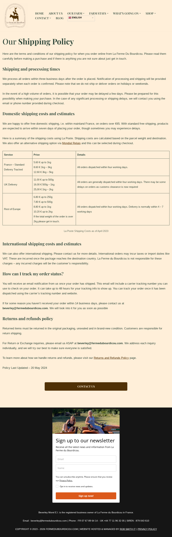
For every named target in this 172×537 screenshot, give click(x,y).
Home (39, 13)
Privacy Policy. (66, 480)
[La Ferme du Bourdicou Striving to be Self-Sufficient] (16, 15)
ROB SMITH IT (128, 529)
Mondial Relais (71, 143)
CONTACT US (86, 386)
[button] (83, 13)
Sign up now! (86, 495)
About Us (56, 13)
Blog (59, 18)
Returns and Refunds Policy (111, 358)
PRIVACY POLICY (147, 529)
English (76, 17)
